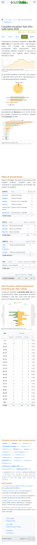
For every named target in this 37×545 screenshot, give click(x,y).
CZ (14, 20)
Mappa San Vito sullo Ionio (12, 500)
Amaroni (18, 460)
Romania (5, 195)
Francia (4, 204)
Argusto (25, 446)
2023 (17, 37)
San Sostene (8, 469)
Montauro (7, 463)
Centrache (27, 443)
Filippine (5, 265)
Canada (4, 252)
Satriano (20, 455)
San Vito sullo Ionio (24, 20)
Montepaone (8, 455)
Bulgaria (5, 198)
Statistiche (8, 22)
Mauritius (5, 232)
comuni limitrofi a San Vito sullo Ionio (19, 477)
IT (6, 20)
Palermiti (7, 449)
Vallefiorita (7, 457)
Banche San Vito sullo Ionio (12, 491)
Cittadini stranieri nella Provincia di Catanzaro (18, 486)
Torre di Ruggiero (21, 452)
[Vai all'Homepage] (19, 2)
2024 (24, 37)
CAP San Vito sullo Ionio (11, 496)
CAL (10, 20)
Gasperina (19, 457)
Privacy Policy (10, 521)
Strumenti (9, 530)
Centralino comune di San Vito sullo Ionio (17, 507)
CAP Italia (9, 524)
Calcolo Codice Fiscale (13, 527)
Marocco (5, 226)
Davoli (28, 460)
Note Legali (10, 518)
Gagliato (28, 449)
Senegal (4, 229)
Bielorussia (5, 213)
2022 (10, 37)
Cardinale (7, 452)
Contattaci (9, 533)
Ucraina (4, 201)
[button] (34, 2)
